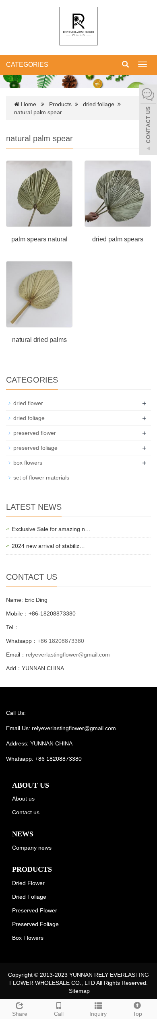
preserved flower (34, 433)
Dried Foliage (29, 896)
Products (60, 104)
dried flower (28, 403)
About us (23, 798)
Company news (32, 847)
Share (19, 1014)
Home (28, 104)
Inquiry (98, 1014)
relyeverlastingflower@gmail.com (68, 654)
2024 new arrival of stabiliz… (48, 546)
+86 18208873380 (60, 641)
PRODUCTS (32, 869)
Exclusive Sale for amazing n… (51, 529)
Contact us (25, 812)
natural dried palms (39, 339)
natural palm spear (38, 112)
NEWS (22, 834)
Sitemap (79, 991)
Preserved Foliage (35, 924)
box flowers (27, 462)
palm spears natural (39, 239)
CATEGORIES (27, 64)
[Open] (148, 120)
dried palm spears (117, 239)
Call (59, 1014)
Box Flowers (27, 938)
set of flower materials (41, 477)
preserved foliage (35, 448)
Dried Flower (28, 883)
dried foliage (98, 104)
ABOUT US (30, 785)
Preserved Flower (34, 910)
